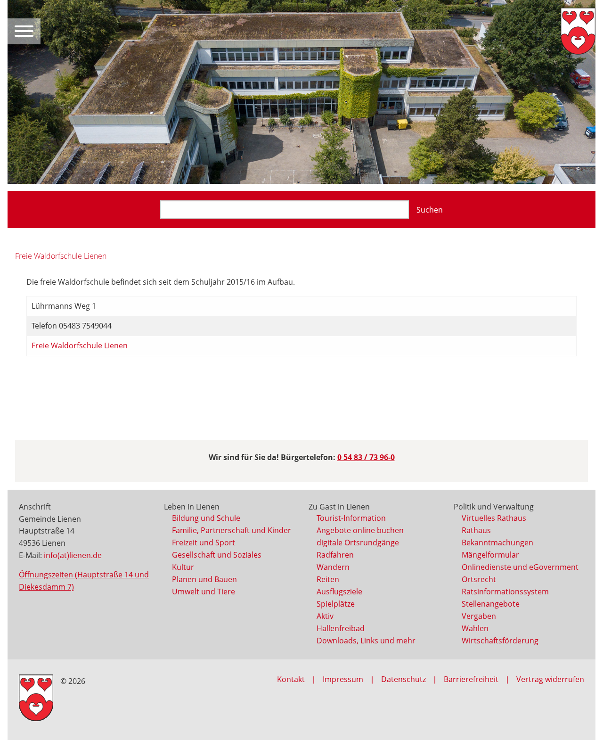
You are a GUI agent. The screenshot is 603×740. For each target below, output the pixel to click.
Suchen (429, 210)
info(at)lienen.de (73, 555)
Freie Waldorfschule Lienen (80, 345)
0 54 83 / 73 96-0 (366, 457)
